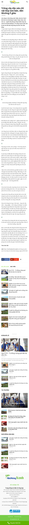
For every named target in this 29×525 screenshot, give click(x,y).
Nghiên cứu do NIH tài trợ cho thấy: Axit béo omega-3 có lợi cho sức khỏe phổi (18, 285)
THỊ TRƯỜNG (5, 390)
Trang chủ (3, 5)
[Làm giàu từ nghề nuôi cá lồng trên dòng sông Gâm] (4, 292)
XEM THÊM (13, 266)
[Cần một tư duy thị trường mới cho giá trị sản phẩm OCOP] (4, 429)
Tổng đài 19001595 (15, 523)
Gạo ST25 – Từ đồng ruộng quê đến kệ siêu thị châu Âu (17, 271)
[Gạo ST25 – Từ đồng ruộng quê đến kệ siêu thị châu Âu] (4, 271)
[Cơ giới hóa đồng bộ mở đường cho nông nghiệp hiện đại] (4, 311)
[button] (27, 2)
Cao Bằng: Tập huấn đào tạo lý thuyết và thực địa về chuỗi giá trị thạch (18, 278)
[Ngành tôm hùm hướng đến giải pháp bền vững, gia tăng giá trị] (4, 318)
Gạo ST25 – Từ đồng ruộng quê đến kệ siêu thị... (14, 354)
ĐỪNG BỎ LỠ (5, 335)
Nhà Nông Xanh (8, 5)
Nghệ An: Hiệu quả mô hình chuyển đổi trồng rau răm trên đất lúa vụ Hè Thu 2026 (18, 305)
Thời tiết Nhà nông (17, 516)
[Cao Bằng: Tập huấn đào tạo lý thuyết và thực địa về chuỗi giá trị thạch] (4, 278)
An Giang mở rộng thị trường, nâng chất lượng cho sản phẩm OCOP (16, 416)
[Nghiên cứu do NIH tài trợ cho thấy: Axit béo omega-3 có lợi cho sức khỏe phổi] (4, 285)
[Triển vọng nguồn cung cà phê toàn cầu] (4, 423)
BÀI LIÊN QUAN (5, 266)
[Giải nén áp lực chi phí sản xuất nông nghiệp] (4, 298)
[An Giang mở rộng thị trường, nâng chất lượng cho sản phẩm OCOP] (4, 417)
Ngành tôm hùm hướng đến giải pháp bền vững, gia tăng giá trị (17, 317)
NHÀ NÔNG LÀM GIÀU (7, 434)
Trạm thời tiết (10, 516)
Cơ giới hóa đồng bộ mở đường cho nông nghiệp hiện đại (18, 311)
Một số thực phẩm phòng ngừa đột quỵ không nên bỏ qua (17, 324)
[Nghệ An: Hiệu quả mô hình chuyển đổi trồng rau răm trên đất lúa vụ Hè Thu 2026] (4, 305)
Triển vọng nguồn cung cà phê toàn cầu (17, 422)
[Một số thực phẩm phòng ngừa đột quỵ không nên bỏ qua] (4, 325)
